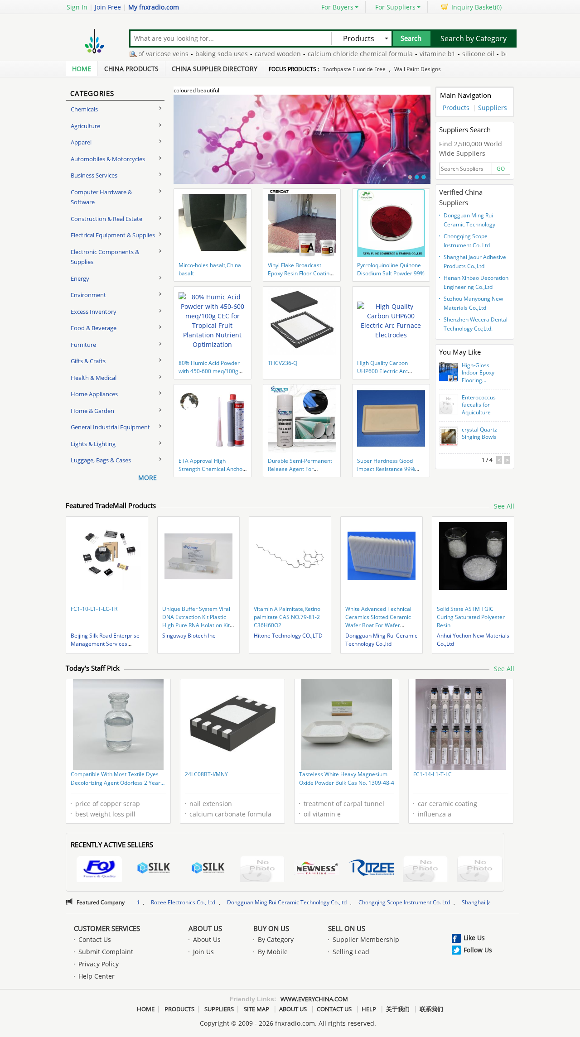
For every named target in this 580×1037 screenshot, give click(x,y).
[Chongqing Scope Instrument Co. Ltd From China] (480, 870)
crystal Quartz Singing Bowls (479, 433)
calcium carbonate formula (230, 814)
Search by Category (473, 38)
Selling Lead (351, 951)
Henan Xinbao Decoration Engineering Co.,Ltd (476, 282)
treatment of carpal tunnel (344, 803)
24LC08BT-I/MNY (206, 774)
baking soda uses (196, 53)
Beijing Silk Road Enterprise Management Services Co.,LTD (105, 644)
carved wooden (252, 53)
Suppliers (492, 107)
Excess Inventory (93, 311)
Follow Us (478, 950)
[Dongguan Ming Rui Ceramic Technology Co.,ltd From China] (425, 870)
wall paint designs (417, 69)
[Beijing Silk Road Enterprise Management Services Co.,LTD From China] (153, 869)
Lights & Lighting (93, 444)
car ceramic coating (447, 803)
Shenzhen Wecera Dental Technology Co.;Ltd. (476, 324)
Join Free (108, 7)
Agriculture (85, 126)
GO (501, 169)
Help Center (96, 976)
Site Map (256, 1009)
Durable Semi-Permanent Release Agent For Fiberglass (300, 469)
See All (504, 506)
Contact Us (94, 939)
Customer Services (107, 928)
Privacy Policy (98, 964)
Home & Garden (92, 411)
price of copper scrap (107, 803)
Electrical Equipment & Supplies (113, 235)
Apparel (81, 142)
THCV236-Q (282, 363)
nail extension (210, 803)
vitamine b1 (412, 53)
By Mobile (273, 951)
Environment (88, 295)
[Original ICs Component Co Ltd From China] (262, 870)
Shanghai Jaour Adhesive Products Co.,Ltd (475, 261)
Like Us (474, 937)
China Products (131, 68)
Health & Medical (93, 378)
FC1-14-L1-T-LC (432, 774)
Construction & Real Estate (106, 219)
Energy (80, 278)
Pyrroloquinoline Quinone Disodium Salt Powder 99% (391, 269)
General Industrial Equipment (110, 427)
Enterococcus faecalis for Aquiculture (479, 405)
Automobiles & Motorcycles (108, 159)
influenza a (434, 814)
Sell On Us (346, 928)
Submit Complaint (105, 951)
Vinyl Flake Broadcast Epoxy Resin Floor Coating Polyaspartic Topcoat (300, 273)
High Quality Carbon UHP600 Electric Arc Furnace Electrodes (382, 371)
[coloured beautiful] (302, 144)
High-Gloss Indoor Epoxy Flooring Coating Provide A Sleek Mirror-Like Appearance (482, 373)
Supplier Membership (366, 939)
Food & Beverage (93, 328)
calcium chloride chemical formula (334, 53)
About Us (205, 928)
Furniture (83, 345)
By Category (276, 939)
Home (81, 68)
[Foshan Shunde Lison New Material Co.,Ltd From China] (316, 869)
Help (369, 1009)
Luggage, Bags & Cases (101, 460)
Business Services (94, 175)
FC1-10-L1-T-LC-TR (94, 609)
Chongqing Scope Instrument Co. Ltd (467, 240)
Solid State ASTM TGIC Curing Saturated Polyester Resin (471, 617)
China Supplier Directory (214, 68)
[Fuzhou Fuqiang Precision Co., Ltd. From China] (99, 870)
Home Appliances (94, 394)
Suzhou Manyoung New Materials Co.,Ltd (473, 303)
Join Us (203, 951)
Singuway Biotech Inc (188, 635)
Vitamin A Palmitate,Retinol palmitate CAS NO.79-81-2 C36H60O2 (288, 617)
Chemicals (84, 109)
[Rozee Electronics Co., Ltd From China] (371, 869)
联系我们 (431, 1009)
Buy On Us (271, 928)
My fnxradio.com (153, 7)
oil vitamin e (322, 814)
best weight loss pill (105, 814)
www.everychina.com (314, 999)
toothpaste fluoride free (354, 69)
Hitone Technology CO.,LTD (288, 635)
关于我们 (398, 1009)
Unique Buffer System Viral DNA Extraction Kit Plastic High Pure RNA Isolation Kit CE (196, 621)
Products (456, 107)
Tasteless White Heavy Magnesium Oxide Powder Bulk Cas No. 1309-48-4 (346, 778)
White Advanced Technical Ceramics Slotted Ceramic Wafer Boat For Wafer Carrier (378, 621)
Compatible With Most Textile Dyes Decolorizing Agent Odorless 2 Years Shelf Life (117, 779)
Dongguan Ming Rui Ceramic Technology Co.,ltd (469, 220)
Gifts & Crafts (88, 361)
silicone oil (453, 53)
